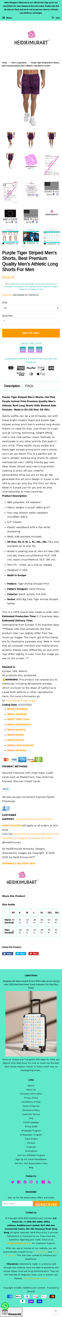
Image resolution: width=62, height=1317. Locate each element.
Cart (57, 17)
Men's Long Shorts (19, 62)
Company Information (31, 1094)
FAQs (29, 386)
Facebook (8, 838)
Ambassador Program (31, 1135)
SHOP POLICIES (11, 825)
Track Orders (31, 1139)
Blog (31, 1167)
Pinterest (35, 838)
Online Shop (21, 833)
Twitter (48, 838)
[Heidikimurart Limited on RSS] (49, 1182)
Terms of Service (31, 1106)
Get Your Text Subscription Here (31, 1163)
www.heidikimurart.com (44, 833)
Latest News (31, 975)
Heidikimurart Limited (34, 1288)
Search (31, 1085)
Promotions (31, 1151)
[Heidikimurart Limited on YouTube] (43, 1182)
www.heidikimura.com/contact (33, 819)
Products (31, 1147)
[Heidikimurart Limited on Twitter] (12, 1182)
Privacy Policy (31, 1098)
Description (12, 386)
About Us (31, 1089)
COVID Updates (31, 1122)
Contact (31, 1143)
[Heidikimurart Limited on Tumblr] (37, 1182)
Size (4, 302)
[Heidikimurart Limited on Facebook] (18, 1182)
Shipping (7, 294)
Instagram (22, 838)
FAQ (31, 1118)
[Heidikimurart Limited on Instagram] (31, 1182)
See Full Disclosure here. (35, 1278)
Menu (9, 18)
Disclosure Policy (31, 1110)
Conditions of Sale (31, 1102)
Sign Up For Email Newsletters (31, 1159)
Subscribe (46, 1204)
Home (4, 62)
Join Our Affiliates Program (31, 1155)
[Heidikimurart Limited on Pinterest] (25, 1182)
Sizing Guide (31, 1126)
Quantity (7, 315)
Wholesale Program (31, 1130)
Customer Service (31, 1114)
